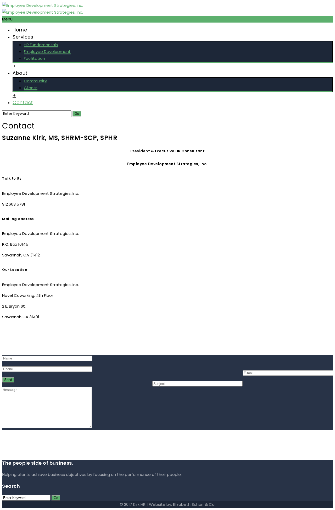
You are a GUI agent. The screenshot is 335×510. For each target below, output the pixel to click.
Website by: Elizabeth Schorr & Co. (182, 504)
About (20, 73)
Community (35, 81)
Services (23, 37)
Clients (30, 87)
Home (20, 29)
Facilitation (34, 58)
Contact (23, 102)
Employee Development (47, 51)
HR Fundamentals (41, 44)
